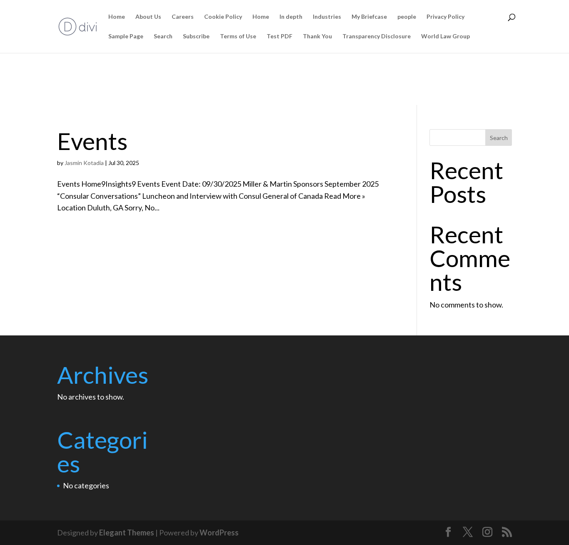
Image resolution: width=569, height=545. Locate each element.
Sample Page (125, 36)
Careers (183, 17)
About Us (148, 17)
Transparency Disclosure (376, 36)
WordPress (219, 532)
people (406, 17)
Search (163, 36)
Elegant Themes (126, 532)
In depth (291, 17)
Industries (327, 17)
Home (116, 17)
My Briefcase (369, 17)
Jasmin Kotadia (84, 162)
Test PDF (279, 36)
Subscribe (196, 36)
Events (92, 141)
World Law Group (445, 36)
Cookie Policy (223, 17)
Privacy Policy (445, 17)
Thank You (317, 36)
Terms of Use (238, 36)
